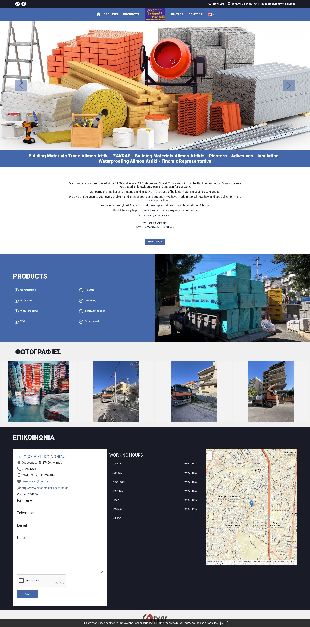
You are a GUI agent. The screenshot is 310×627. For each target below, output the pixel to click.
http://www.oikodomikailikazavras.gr (44, 488)
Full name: (25, 500)
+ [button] (210, 453)
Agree (224, 623)
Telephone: (25, 513)
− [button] (210, 458)
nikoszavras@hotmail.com (38, 481)
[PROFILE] (98, 14)
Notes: (22, 538)
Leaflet (209, 561)
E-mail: (22, 525)
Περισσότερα (155, 241)
